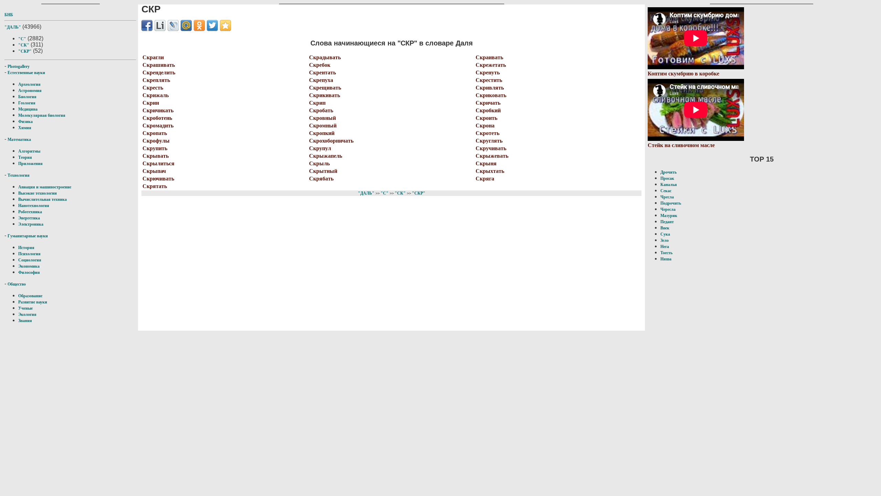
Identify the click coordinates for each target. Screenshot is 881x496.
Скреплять (156, 80)
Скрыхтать (490, 171)
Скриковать (491, 95)
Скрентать (322, 72)
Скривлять (490, 88)
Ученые (25, 308)
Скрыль (319, 163)
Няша (665, 259)
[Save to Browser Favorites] (225, 25)
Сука (665, 234)
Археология (29, 84)
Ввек (664, 228)
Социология (29, 260)
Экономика (29, 266)
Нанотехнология (33, 205)
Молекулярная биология (41, 115)
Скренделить (158, 72)
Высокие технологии (37, 193)
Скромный (323, 125)
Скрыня (486, 163)
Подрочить (670, 203)
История (26, 247)
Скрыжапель (325, 156)
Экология (27, 314)
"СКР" (25, 51)
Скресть (152, 88)
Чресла (667, 197)
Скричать (488, 103)
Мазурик (668, 215)
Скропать (154, 133)
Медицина (28, 109)
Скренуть (488, 72)
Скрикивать (324, 95)
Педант (667, 221)
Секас (665, 190)
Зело (664, 240)
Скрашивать (158, 65)
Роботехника (30, 211)
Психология (29, 253)
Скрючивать (158, 179)
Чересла (668, 209)
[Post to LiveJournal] (173, 25)
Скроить (486, 118)
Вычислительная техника (42, 199)
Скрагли (153, 57)
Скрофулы (156, 141)
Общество (17, 284)
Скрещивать (325, 88)
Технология (19, 175)
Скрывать (155, 156)
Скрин (150, 103)
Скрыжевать (492, 156)
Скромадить (157, 125)
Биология (27, 96)
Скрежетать (491, 65)
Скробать (321, 110)
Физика (25, 121)
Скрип (317, 103)
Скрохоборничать (331, 141)
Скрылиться (158, 163)
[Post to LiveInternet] (160, 25)
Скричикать (157, 110)
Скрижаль (155, 95)
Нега (664, 246)
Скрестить (489, 80)
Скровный (322, 118)
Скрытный (323, 171)
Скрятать (154, 186)
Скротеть (487, 133)
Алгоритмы (29, 151)
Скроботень (157, 118)
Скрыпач (154, 171)
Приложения (30, 163)
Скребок (319, 65)
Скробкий (488, 110)
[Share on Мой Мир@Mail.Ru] (186, 25)
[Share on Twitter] (212, 25)
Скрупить (154, 148)
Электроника (30, 224)
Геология (26, 103)
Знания (25, 320)
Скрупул (320, 148)
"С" (22, 39)
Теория (25, 157)
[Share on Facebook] (146, 25)
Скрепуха (321, 80)
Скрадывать (325, 57)
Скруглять (489, 141)
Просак (667, 178)
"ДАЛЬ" (12, 27)
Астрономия (30, 90)
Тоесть (666, 252)
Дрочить (668, 172)
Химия (24, 127)
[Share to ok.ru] (199, 25)
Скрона (485, 125)
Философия (29, 272)
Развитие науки (32, 302)
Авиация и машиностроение (44, 187)
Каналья (668, 184)
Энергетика (29, 218)
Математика (19, 139)
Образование (30, 295)
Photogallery (19, 66)
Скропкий (322, 133)
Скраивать (489, 57)
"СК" (23, 45)
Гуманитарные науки (28, 236)
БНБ (8, 14)
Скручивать (491, 148)
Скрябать (321, 179)
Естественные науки (26, 72)
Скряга (485, 179)
